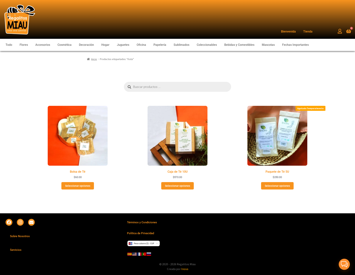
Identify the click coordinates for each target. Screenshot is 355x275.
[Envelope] (31, 222)
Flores (24, 45)
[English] (134, 254)
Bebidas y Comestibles (239, 45)
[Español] (129, 254)
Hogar (105, 45)
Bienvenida (288, 31)
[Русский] (149, 254)
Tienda (307, 31)
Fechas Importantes (295, 45)
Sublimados (181, 45)
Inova (184, 269)
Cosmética (65, 45)
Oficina (141, 45)
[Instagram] (20, 222)
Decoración (86, 45)
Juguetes (123, 45)
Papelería (159, 45)
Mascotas (268, 45)
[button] (344, 264)
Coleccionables (207, 45)
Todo (9, 45)
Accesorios (42, 45)
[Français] (139, 254)
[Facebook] (9, 222)
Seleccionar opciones (77, 185)
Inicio (94, 59)
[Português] (144, 254)
